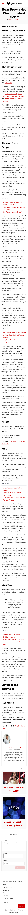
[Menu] (3, 3)
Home (2, 768)
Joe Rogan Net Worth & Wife (13, 212)
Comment (4, 840)
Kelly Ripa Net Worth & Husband (14, 333)
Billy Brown (8, 83)
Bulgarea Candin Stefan (15, 19)
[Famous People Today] (14, 3)
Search (5, 903)
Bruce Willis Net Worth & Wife (13, 639)
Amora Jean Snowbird (17, 96)
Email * (5, 860)
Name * (6, 853)
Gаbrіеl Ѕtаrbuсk (11, 94)
